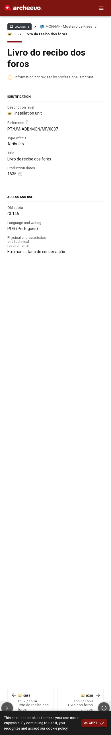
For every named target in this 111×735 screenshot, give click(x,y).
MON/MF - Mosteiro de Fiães (69, 26)
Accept (90, 723)
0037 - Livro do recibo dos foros (40, 34)
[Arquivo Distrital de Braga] (23, 9)
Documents (19, 26)
